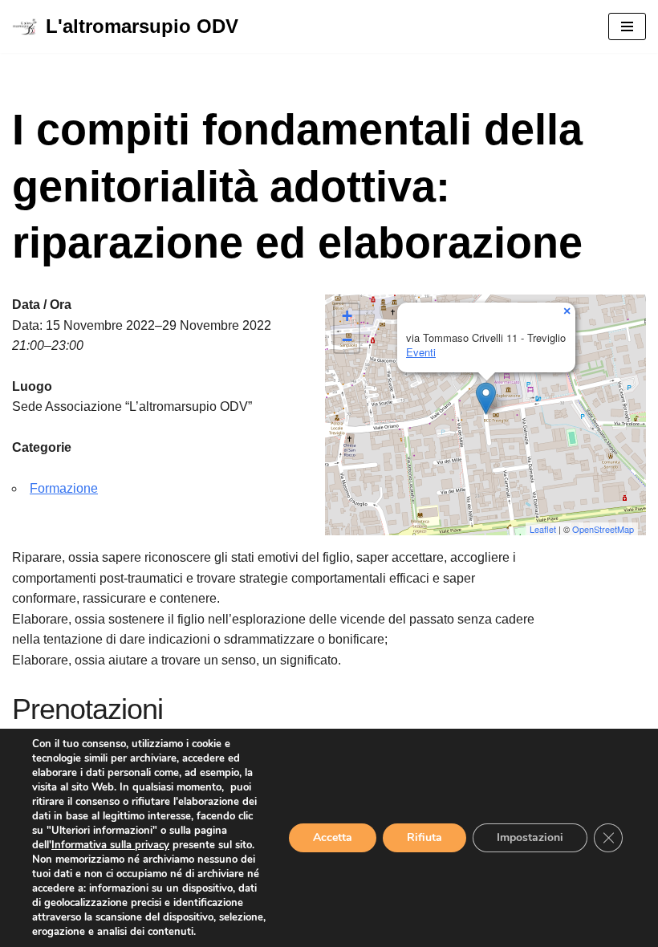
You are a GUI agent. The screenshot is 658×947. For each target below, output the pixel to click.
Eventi (421, 352)
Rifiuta (424, 837)
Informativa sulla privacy (110, 845)
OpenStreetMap (603, 528)
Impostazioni (530, 837)
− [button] (347, 340)
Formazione (64, 488)
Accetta (332, 837)
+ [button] (347, 316)
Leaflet (543, 528)
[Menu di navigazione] (627, 26)
